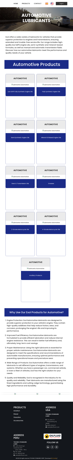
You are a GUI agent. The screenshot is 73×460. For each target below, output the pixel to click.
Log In (61, 3)
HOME (16, 3)
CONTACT (37, 3)
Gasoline (17, 417)
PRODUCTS (26, 3)
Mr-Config (54, 458)
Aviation (17, 411)
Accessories (18, 420)
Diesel (16, 414)
